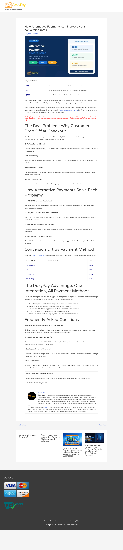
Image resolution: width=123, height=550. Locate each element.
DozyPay (46, 407)
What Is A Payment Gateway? (27, 436)
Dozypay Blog (74, 521)
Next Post (103, 425)
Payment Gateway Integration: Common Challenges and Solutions (50, 438)
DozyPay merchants (38, 255)
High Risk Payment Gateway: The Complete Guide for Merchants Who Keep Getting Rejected (93, 450)
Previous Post (21, 425)
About (51, 521)
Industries (65, 521)
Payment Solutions (32, 34)
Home (46, 521)
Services (57, 521)
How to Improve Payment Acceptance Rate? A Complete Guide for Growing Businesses (72, 452)
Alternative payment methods (68, 110)
